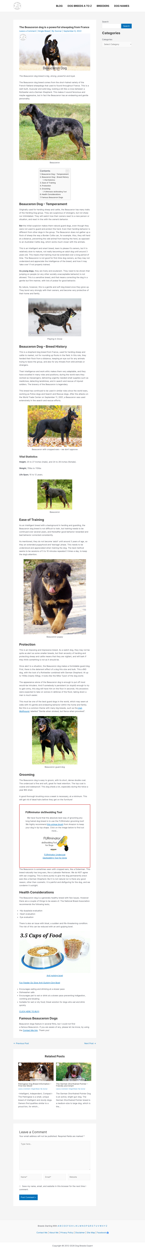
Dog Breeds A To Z (80, 5)
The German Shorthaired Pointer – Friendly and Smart (72, 1085)
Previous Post (21, 1043)
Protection (46, 186)
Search (105, 22)
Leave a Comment (27, 31)
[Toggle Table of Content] (66, 171)
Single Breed (44, 31)
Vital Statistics (49, 180)
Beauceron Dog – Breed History (55, 177)
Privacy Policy (66, 1232)
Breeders (103, 5)
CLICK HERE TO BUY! (29, 1011)
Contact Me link (30, 1030)
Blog (59, 5)
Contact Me (41, 1232)
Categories (107, 39)
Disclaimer (80, 1232)
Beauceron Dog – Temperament (55, 174)
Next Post (90, 1043)
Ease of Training (49, 183)
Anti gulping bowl (55, 975)
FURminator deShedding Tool (55, 192)
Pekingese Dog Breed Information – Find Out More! (34, 1085)
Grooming (46, 189)
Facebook (101, 1232)
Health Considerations (51, 194)
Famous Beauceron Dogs (52, 197)
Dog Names (121, 5)
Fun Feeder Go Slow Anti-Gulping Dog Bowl (39, 983)
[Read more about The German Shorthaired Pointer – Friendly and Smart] (73, 1071)
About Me (53, 1232)
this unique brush (55, 824)
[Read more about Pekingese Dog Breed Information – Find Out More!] (36, 1071)
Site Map (91, 1232)
